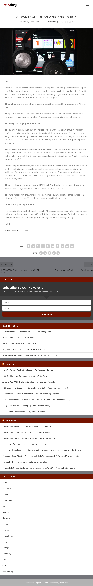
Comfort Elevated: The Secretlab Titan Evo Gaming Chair (26, 331)
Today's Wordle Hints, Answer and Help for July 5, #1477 (26, 432)
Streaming (53, 21)
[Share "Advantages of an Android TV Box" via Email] (67, 246)
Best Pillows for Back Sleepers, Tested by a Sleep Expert (26, 444)
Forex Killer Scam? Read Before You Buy (19, 343)
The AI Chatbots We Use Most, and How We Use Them (25, 462)
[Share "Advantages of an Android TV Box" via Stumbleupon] (62, 246)
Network (6, 518)
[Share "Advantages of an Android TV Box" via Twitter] (33, 246)
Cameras (6, 494)
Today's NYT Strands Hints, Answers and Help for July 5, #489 (28, 426)
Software (6, 542)
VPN (4, 566)
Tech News (10, 420)
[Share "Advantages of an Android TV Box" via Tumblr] (43, 246)
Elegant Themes (41, 583)
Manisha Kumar (21, 230)
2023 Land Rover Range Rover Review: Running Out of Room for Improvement (35, 388)
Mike (32, 21)
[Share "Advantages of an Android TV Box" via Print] (72, 246)
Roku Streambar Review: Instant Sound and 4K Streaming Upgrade (30, 394)
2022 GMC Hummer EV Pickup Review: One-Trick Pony (24, 376)
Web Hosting (7, 572)
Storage (5, 548)
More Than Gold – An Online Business (18, 337)
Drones (5, 506)
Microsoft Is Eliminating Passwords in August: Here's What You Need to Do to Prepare (38, 468)
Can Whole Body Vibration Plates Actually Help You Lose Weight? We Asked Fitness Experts (40, 456)
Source (8, 230)
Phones (5, 524)
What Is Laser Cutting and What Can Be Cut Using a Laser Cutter (29, 355)
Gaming (5, 512)
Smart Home (7, 536)
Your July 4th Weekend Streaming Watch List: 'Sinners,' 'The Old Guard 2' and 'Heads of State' (41, 450)
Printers (5, 530)
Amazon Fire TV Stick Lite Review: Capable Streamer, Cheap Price (29, 382)
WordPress (64, 583)
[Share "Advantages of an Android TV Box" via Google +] (38, 246)
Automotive (7, 488)
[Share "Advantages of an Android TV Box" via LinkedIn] (52, 246)
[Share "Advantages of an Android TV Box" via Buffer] (57, 246)
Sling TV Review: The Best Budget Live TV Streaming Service (27, 370)
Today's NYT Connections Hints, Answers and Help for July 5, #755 (30, 438)
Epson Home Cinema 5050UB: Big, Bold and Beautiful (24, 412)
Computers (7, 500)
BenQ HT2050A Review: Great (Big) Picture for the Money (26, 406)
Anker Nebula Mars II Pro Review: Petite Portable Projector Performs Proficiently (36, 400)
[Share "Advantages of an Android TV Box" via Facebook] (28, 246)
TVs (4, 560)
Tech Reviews (12, 364)
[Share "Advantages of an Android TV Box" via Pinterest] (47, 246)
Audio (4, 482)
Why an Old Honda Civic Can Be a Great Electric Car (24, 349)
